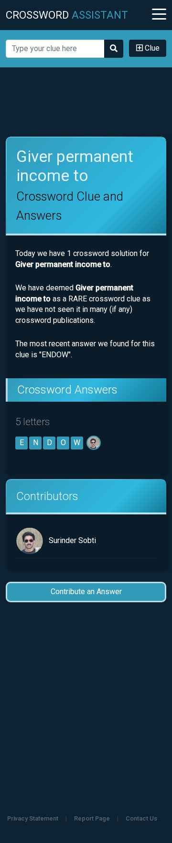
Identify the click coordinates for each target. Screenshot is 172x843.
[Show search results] (113, 49)
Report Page (92, 818)
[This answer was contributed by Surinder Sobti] (94, 442)
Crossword (67, 15)
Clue (151, 48)
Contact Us (141, 818)
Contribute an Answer (86, 591)
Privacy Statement (32, 818)
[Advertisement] (86, 102)
